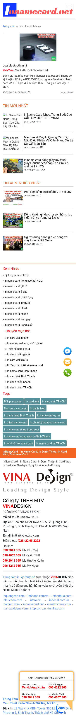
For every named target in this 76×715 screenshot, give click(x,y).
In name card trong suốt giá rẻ (24, 343)
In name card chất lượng (18, 297)
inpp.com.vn (38, 608)
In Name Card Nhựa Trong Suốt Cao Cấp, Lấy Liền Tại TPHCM (48, 116)
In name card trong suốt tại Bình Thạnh (27, 436)
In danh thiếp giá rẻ (18, 354)
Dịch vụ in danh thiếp (16, 275)
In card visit (32, 401)
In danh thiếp (37, 408)
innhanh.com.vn (38, 595)
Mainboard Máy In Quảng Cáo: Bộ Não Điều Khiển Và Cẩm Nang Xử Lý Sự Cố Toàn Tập (48, 140)
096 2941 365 (12, 560)
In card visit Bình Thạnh (20, 376)
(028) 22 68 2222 (29, 540)
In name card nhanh (16, 314)
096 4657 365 (12, 555)
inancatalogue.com (15, 608)
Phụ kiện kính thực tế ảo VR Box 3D (47, 191)
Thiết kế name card (18, 349)
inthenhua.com (61, 595)
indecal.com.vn (59, 600)
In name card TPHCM (17, 302)
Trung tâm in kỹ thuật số (19, 577)
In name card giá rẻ (15, 286)
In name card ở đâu (15, 291)
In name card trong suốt (18, 325)
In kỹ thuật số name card (18, 443)
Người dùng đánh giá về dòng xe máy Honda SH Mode (45, 239)
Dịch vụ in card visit (15, 408)
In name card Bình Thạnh (21, 371)
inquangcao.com (14, 595)
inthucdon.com (12, 600)
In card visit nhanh (17, 337)
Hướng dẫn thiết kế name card (24, 365)
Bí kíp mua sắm (13, 401)
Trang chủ (9, 26)
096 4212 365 (12, 565)
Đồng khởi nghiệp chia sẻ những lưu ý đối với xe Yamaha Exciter (48, 216)
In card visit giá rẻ (17, 360)
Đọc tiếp (66, 92)
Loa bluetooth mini (15, 65)
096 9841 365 (12, 550)
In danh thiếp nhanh (18, 382)
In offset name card (15, 422)
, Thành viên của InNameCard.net (25, 70)
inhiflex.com (56, 608)
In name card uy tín (48, 415)
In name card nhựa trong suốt (21, 429)
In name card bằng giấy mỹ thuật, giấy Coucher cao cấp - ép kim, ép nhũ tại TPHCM (46, 163)
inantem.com (11, 604)
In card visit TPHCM (53, 401)
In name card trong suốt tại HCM (23, 280)
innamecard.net (33, 604)
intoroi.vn (36, 600)
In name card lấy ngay (17, 319)
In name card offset (15, 308)
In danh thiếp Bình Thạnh (19, 415)
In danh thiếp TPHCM (19, 387)
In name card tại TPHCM (50, 443)
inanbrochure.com (59, 604)
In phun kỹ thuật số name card (47, 422)
